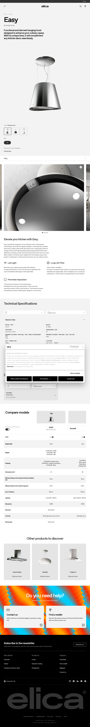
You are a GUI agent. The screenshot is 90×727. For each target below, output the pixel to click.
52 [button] (7, 143)
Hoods (10, 14)
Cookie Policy (58, 716)
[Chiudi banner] (82, 346)
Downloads (63, 659)
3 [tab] (44, 232)
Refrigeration (35, 668)
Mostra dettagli (75, 373)
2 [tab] (43, 232)
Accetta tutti (70, 379)
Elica (5, 14)
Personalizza (44, 379)
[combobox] (24, 312)
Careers (6, 664)
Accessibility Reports (40, 716)
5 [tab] (46, 232)
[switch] (7, 429)
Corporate (7, 659)
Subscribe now (80, 644)
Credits (65, 716)
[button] (7, 131)
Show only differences (12, 427)
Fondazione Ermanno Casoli (12, 668)
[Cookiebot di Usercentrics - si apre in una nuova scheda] (71, 347)
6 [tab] (47, 232)
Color (48, 311)
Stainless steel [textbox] (51, 313)
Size (6, 311)
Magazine (62, 668)
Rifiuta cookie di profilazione (19, 379)
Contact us (63, 672)
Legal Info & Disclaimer (28, 716)
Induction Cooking (37, 664)
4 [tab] (45, 232)
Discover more (17, 576)
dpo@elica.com (53, 722)
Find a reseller (63, 664)
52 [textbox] (6, 313)
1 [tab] (42, 232)
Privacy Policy (50, 716)
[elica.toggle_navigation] (5, 6)
